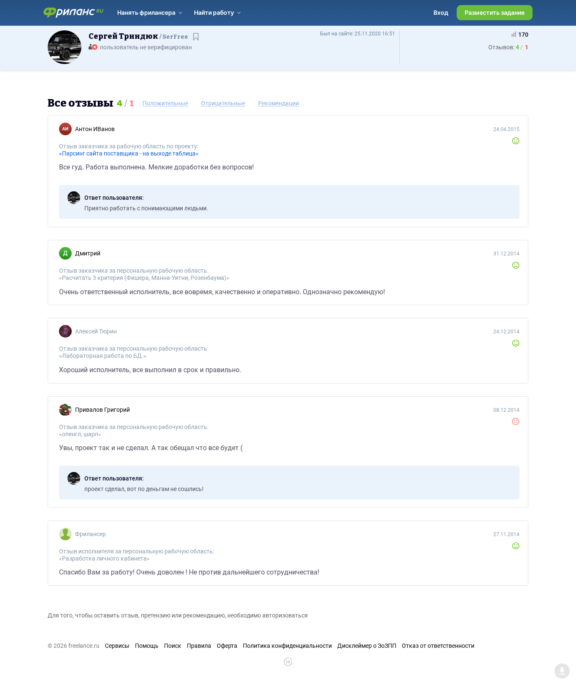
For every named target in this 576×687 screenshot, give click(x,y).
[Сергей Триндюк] (64, 46)
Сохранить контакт (197, 40)
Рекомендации (278, 103)
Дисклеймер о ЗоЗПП (366, 645)
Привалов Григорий (102, 409)
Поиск (172, 645)
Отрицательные (223, 103)
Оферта (227, 645)
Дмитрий (87, 253)
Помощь (147, 645)
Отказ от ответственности (438, 645)
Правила (199, 645)
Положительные (165, 103)
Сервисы (117, 645)
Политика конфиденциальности (287, 645)
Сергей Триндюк (138, 36)
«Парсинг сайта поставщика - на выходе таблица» (129, 153)
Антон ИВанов (95, 129)
